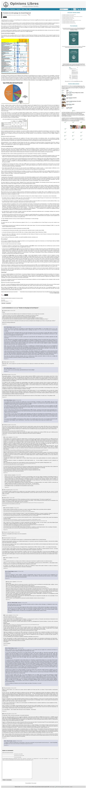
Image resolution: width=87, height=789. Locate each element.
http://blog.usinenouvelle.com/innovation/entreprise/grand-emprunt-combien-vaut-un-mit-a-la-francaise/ (22, 484)
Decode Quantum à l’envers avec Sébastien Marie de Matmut (72, 16)
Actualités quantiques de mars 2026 (68, 18)
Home (3, 9)
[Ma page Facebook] (77, 9)
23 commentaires (24, 15)
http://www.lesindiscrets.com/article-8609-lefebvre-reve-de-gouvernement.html (16, 525)
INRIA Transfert (11, 329)
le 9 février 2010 (16, 507)
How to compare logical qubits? (68, 19)
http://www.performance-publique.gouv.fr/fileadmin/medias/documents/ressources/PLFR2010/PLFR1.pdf (21, 624)
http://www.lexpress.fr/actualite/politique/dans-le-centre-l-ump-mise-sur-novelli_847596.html (19, 511)
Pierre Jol (5, 537)
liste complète (71, 81)
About (30, 9)
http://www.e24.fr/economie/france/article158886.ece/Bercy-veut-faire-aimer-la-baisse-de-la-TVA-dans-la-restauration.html (23, 502)
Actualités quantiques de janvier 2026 (69, 22)
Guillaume (6, 374)
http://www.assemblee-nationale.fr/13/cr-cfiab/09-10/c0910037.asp (13, 430)
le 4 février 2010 (12, 310)
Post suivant (34, 783)
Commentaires (66, 786)
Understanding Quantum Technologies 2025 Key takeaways (71, 46)
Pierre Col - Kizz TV (7, 532)
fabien (5, 497)
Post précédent (28, 783)
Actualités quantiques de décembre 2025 (69, 23)
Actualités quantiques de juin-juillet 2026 (69, 14)
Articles (59, 786)
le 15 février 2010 (15, 557)
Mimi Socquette (7, 489)
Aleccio (7, 557)
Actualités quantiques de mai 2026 (68, 15)
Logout (71, 786)
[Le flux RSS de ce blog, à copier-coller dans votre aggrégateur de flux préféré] (85, 9)
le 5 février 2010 (18, 368)
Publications (12, 9)
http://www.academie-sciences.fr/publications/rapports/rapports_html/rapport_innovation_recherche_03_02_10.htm (22, 451)
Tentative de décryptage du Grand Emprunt (17, 13)
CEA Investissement (41, 329)
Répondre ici (6, 358)
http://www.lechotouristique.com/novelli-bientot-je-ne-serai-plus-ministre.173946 (16, 510)
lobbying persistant (21, 240)
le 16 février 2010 (15, 615)
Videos (23, 9)
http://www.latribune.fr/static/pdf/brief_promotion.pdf (11, 503)
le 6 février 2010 (15, 437)
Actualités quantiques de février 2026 (69, 21)
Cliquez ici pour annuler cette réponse (7, 752)
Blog (27, 9)
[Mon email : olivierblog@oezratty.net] (71, 9)
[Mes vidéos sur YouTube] (83, 9)
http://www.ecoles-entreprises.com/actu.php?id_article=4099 (13, 456)
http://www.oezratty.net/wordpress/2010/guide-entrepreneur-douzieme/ (21, 743)
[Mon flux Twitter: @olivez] (81, 9)
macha (7, 437)
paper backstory (82, 65)
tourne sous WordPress (25, 786)
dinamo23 (7, 507)
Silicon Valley (8, 340)
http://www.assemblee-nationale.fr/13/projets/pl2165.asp (13, 617)
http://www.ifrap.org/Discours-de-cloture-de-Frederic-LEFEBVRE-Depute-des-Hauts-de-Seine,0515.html (21, 528)
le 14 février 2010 (13, 537)
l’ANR (20, 678)
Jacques (5, 310)
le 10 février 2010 (17, 532)
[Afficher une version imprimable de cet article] (29, 15)
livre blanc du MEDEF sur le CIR (13, 160)
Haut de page (52, 786)
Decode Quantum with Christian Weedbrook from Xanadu (72, 20)
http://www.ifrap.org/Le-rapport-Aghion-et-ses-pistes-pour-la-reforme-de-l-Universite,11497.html (19, 463)
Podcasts (18, 9)
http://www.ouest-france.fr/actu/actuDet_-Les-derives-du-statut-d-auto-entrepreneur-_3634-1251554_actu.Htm (22, 519)
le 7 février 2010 (11, 497)
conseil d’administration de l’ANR (38, 670)
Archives (7, 9)
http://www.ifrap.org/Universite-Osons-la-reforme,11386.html (13, 464)
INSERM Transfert (52, 328)
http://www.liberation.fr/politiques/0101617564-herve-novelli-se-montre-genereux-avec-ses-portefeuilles (20, 515)
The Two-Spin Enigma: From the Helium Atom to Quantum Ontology (73, 63)
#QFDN (74, 112)
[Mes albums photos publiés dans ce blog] (74, 9)
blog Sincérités (27, 197)
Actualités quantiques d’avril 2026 (68, 17)
